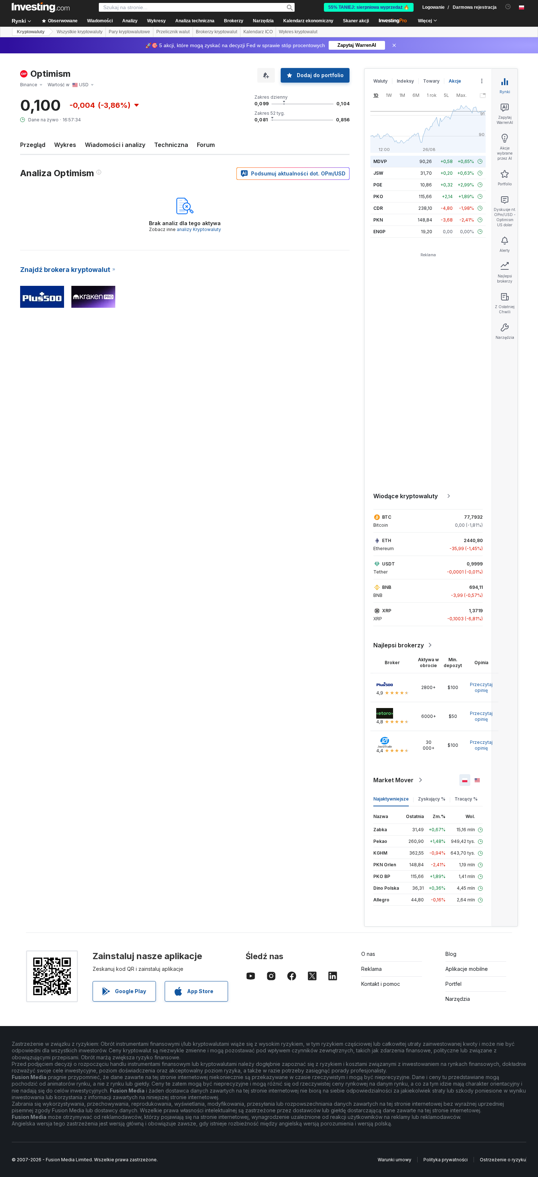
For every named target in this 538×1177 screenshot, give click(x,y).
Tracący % (466, 799)
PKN (378, 220)
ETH (386, 540)
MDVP (380, 161)
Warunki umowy (394, 1159)
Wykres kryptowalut (298, 31)
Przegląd (32, 144)
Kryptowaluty (31, 31)
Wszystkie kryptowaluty (79, 31)
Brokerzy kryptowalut (216, 31)
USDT (388, 564)
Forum (206, 144)
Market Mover (393, 780)
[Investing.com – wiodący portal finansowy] (41, 7)
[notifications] (508, 6)
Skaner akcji (356, 20)
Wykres (65, 144)
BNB (386, 587)
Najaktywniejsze (391, 799)
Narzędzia (457, 999)
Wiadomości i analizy (115, 144)
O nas (368, 954)
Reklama (371, 969)
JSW (378, 173)
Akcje (455, 81)
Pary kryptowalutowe (129, 31)
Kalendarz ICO (258, 31)
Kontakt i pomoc (380, 984)
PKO (378, 196)
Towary (431, 81)
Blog (450, 954)
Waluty (380, 81)
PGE (377, 185)
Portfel (453, 984)
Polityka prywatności (445, 1159)
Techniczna (171, 144)
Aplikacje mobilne (466, 969)
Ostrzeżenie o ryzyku (503, 1159)
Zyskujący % (431, 799)
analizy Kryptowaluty (199, 229)
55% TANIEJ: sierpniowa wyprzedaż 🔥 (368, 7)
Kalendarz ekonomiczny (308, 20)
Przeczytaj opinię (481, 687)
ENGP (379, 231)
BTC (386, 517)
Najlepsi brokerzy (398, 645)
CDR (378, 208)
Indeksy (405, 81)
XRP (386, 610)
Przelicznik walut (173, 31)
